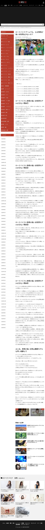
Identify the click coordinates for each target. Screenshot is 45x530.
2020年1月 (3, 194)
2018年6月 (3, 250)
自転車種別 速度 (5, 121)
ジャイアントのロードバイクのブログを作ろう (35, 457)
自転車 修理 (4, 112)
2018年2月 (3, 262)
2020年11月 (3, 165)
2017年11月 (3, 271)
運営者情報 (18, 524)
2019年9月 (3, 206)
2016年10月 (3, 306)
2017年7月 (3, 280)
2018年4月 (3, 256)
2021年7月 (3, 141)
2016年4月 (3, 324)
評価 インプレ (5, 124)
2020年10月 (3, 168)
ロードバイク (8, 27)
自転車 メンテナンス (6, 106)
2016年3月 (3, 327)
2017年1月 (3, 298)
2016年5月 (3, 321)
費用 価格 (4, 127)
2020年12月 (3, 162)
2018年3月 (3, 259)
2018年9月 (3, 242)
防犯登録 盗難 (5, 130)
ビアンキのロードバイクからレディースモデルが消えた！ (7, 490)
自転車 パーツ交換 (6, 100)
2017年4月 (3, 289)
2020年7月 (3, 177)
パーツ (36, 5)
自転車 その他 (5, 97)
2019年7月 (3, 212)
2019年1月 (3, 230)
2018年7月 (3, 247)
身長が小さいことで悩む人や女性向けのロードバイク (7, 516)
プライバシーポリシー (25, 524)
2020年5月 (3, 183)
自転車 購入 (4, 115)
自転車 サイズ (5, 94)
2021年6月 (3, 144)
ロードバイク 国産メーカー (7, 77)
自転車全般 (29, 38)
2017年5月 (3, 286)
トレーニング (15, 5)
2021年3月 (3, 153)
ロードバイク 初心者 (6, 74)
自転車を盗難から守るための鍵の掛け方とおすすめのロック (35, 441)
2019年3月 (3, 224)
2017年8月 (3, 277)
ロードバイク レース (6, 71)
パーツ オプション (6, 50)
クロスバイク (25, 5)
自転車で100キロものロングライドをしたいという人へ (35, 426)
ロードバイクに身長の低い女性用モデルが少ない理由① (28, 86)
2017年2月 (3, 295)
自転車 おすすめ (5, 91)
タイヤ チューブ (5, 44)
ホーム (2, 5)
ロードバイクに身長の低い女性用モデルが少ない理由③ (28, 90)
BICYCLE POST (26, 527)
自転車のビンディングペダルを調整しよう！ (35, 449)
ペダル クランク (5, 59)
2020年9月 (3, 171)
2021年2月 (3, 156)
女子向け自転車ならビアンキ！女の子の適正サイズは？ (22, 516)
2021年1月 (3, 159)
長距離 (20, 5)
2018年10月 (3, 239)
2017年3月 (3, 292)
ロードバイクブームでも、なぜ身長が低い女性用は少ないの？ (22, 27)
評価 (11, 5)
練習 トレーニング (6, 88)
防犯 (39, 5)
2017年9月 (3, 274)
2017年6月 (3, 283)
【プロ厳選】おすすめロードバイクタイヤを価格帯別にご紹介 (35, 465)
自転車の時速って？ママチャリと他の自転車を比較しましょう (35, 434)
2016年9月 (3, 309)
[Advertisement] (22, 15)
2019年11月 (3, 200)
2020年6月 (3, 180)
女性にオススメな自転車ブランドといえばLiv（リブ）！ (22, 490)
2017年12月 (3, 268)
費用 (9, 5)
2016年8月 (3, 312)
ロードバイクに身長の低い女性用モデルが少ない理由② (28, 88)
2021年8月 (3, 138)
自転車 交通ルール (6, 109)
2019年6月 (3, 215)
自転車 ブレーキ (5, 103)
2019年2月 (3, 227)
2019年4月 (3, 221)
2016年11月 (3, 303)
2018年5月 (3, 253)
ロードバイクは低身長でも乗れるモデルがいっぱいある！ (36, 490)
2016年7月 (3, 315)
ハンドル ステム (5, 56)
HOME (3, 27)
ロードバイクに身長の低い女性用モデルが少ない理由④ (28, 93)
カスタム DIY (5, 35)
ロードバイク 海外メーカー (7, 82)
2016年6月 (3, 318)
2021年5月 (3, 147)
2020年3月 (3, 188)
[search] (43, 25)
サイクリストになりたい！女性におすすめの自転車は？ (22, 503)
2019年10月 (3, 203)
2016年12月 (3, 301)
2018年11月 (3, 236)
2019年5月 (3, 218)
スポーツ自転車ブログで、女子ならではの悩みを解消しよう (7, 503)
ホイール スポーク (6, 62)
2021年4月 (3, 150)
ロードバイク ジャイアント (7, 68)
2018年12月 (3, 233)
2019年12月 (3, 197)
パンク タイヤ (5, 53)
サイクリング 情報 (6, 41)
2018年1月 (3, 265)
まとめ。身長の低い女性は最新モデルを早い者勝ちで (27, 95)
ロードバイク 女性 (24, 38)
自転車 (5, 5)
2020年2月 (3, 191)
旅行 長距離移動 (5, 85)
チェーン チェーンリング (7, 47)
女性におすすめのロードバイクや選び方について (36, 503)
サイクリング (31, 5)
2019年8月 (3, 209)
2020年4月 (3, 185)
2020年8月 (3, 174)
